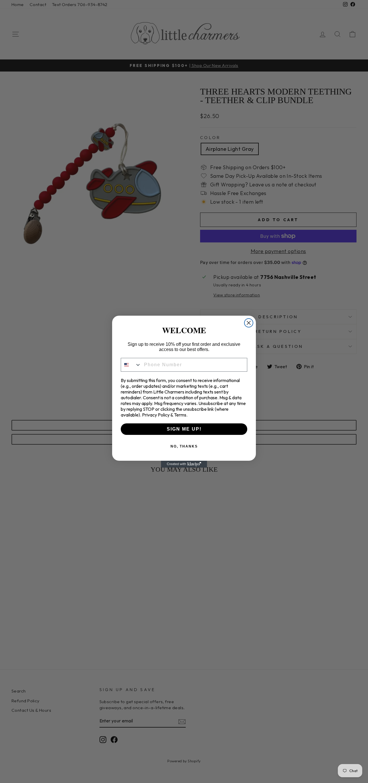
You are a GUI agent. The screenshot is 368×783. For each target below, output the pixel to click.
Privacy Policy (156, 415)
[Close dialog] (248, 323)
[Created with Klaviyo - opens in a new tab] (184, 464)
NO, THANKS (184, 446)
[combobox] (131, 364)
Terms (180, 415)
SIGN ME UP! (184, 429)
